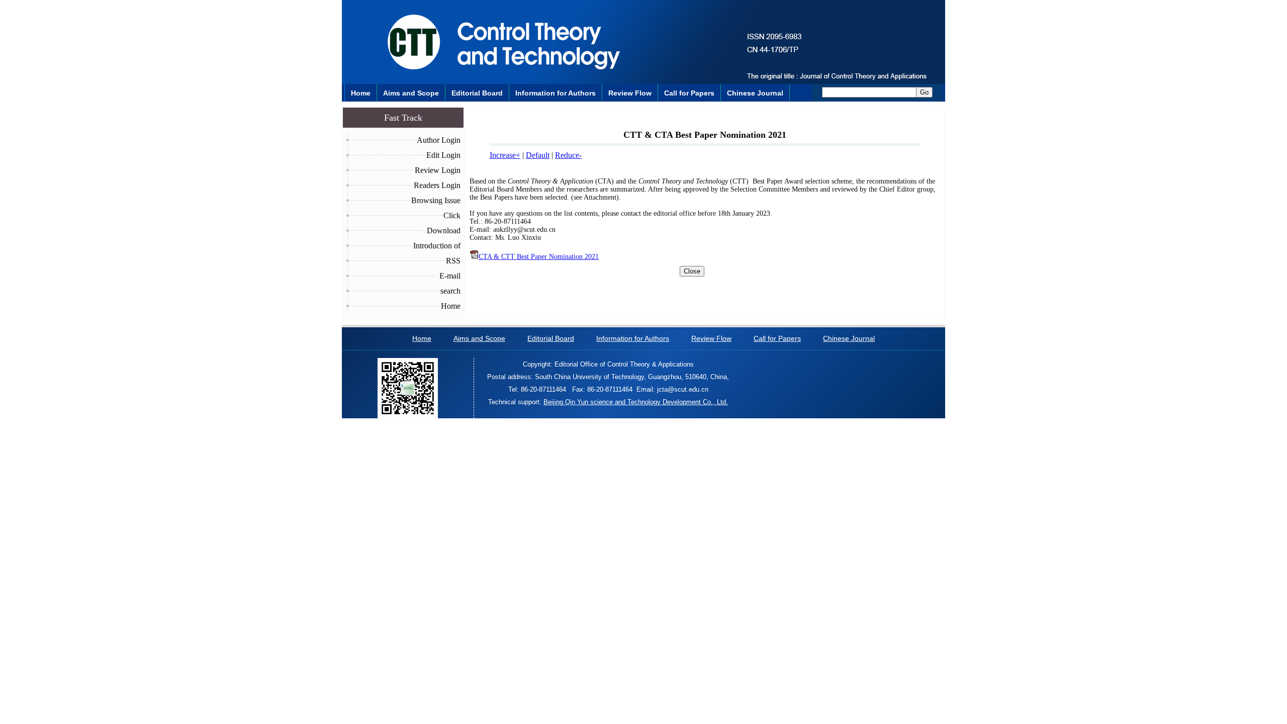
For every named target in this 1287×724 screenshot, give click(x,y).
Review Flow (630, 93)
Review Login (438, 170)
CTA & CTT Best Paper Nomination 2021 (539, 256)
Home (361, 93)
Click (452, 215)
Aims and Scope (411, 93)
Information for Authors (555, 93)
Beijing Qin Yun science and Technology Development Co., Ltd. (635, 402)
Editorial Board (477, 93)
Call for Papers (689, 93)
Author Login (439, 140)
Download (444, 230)
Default (537, 155)
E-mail (450, 276)
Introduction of (437, 245)
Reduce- (568, 155)
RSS (453, 260)
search (450, 291)
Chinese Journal (755, 93)
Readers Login (437, 185)
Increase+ (505, 155)
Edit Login (443, 155)
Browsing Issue (436, 200)
